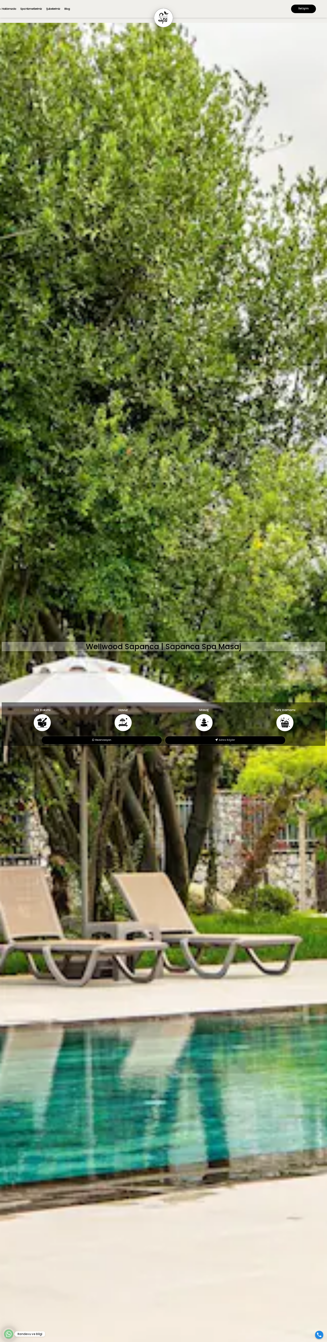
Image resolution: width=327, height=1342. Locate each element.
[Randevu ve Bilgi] (8, 1334)
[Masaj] (204, 722)
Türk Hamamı (284, 710)
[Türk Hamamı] (284, 722)
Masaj (204, 710)
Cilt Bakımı (42, 710)
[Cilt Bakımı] (42, 722)
